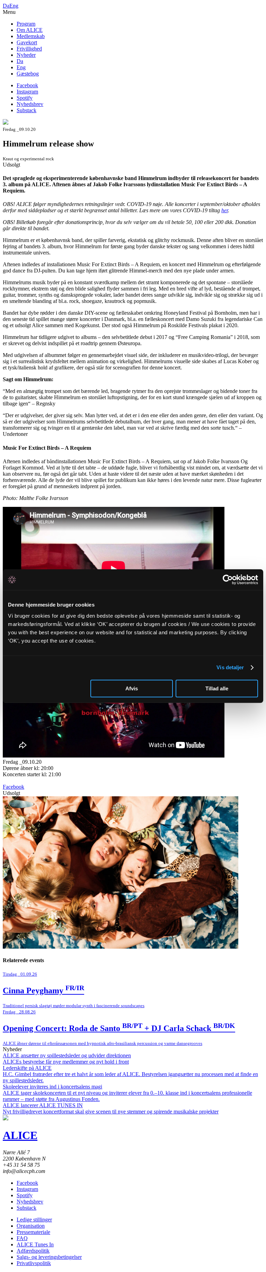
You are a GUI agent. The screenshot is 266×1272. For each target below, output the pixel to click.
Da (6, 6)
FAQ (22, 1238)
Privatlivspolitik (34, 1263)
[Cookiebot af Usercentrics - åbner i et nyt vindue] (227, 579)
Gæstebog (28, 74)
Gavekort (27, 42)
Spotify (25, 98)
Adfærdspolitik (33, 1251)
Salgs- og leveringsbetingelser (49, 1257)
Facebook (27, 85)
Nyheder (26, 55)
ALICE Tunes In (35, 1244)
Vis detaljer (230, 667)
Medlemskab (31, 36)
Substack (26, 110)
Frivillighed (29, 49)
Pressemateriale (33, 1232)
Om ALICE (30, 30)
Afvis (131, 688)
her (224, 210)
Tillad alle (216, 688)
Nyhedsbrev (30, 104)
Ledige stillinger (34, 1219)
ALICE (20, 1135)
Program (26, 24)
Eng (13, 6)
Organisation (31, 1226)
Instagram (27, 92)
